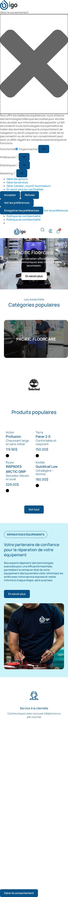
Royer (10, 462)
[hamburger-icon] (7, 231)
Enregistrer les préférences (21, 210)
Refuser (30, 195)
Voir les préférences (17, 203)
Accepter (10, 195)
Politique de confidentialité (23, 216)
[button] (34, 64)
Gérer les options (17, 179)
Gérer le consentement (19, 893)
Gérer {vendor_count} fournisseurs (29, 186)
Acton (10, 432)
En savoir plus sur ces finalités (25, 189)
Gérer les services (17, 182)
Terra (39, 432)
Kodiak (40, 462)
